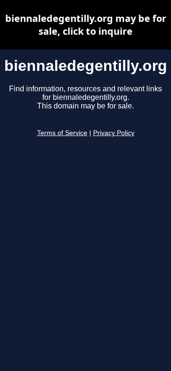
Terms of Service (62, 133)
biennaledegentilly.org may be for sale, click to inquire (85, 25)
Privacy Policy (113, 133)
